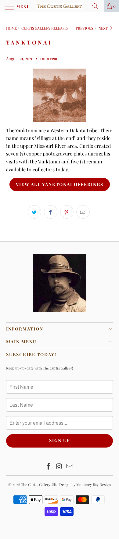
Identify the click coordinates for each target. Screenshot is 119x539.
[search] (97, 6)
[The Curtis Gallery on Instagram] (59, 466)
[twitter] (34, 212)
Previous (84, 28)
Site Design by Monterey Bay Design (81, 484)
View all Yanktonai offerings (59, 184)
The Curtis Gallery (35, 484)
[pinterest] (67, 212)
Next (104, 28)
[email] (83, 212)
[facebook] (50, 212)
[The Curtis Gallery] (59, 6)
